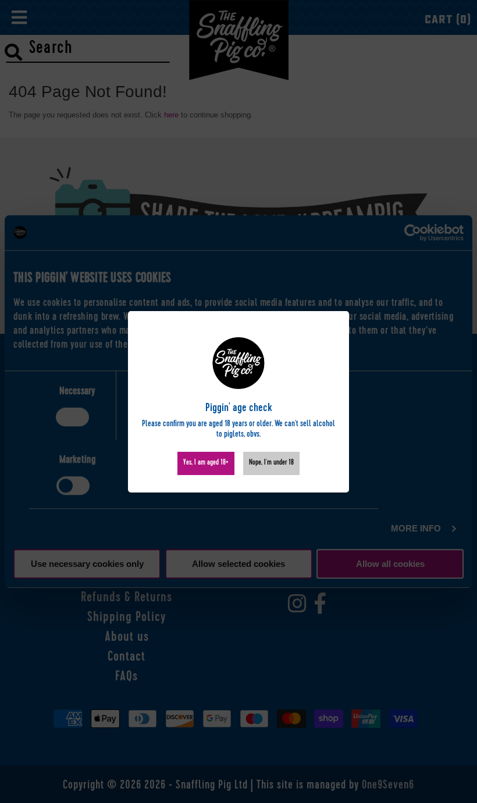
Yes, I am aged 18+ (206, 463)
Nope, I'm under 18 (271, 463)
